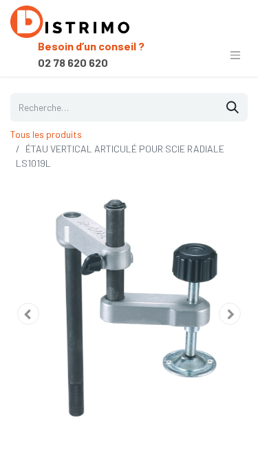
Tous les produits (46, 134)
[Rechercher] (232, 107)
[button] (28, 314)
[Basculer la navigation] (235, 54)
